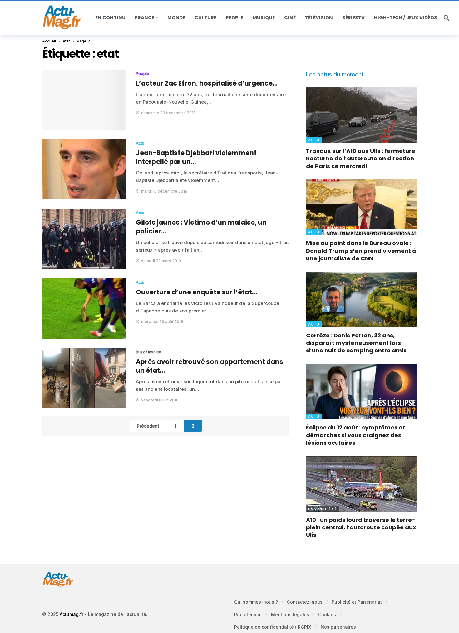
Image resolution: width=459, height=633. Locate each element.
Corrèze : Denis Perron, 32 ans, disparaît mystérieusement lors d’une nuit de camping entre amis (356, 343)
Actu (140, 143)
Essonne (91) (322, 509)
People (142, 73)
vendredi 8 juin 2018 (160, 400)
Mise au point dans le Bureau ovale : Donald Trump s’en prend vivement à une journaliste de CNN (361, 250)
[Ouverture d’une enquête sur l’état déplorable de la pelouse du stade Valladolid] (84, 308)
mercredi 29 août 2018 (162, 321)
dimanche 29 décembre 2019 (168, 112)
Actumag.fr (71, 614)
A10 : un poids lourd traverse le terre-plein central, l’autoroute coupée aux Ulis (361, 527)
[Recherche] (446, 17)
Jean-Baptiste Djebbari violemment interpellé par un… (196, 157)
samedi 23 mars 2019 (161, 260)
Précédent (148, 426)
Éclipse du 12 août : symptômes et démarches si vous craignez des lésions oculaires (355, 435)
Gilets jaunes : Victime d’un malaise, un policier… (201, 227)
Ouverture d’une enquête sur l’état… (196, 292)
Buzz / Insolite (148, 352)
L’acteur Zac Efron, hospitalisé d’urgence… (207, 83)
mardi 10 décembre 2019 (164, 191)
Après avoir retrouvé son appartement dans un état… (209, 366)
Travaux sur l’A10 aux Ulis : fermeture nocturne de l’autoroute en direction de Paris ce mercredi (360, 158)
